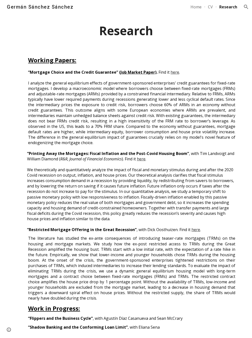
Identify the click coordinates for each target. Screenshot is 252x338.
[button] (246, 7)
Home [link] (196, 7)
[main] (126, 31)
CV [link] (210, 7)
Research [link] (228, 7)
